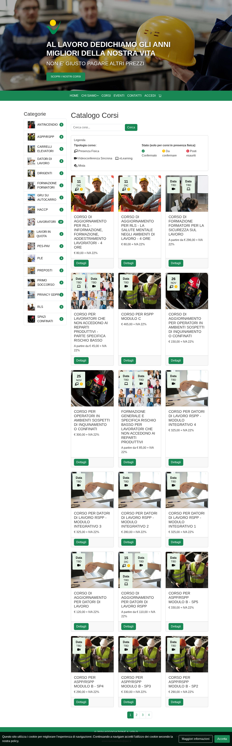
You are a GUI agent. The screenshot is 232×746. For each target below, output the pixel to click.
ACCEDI (150, 95)
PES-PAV (43, 246)
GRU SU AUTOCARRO (46, 197)
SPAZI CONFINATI (45, 319)
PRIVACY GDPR (48, 294)
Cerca (131, 127)
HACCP (42, 209)
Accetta (222, 738)
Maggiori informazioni (196, 738)
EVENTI (119, 95)
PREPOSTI (44, 270)
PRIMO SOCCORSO (45, 282)
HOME (74, 95)
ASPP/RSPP (45, 136)
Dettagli (81, 263)
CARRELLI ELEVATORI (45, 149)
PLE (40, 258)
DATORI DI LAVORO (44, 161)
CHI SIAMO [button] (88, 95)
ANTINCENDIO (47, 124)
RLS (40, 306)
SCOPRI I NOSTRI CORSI (66, 76)
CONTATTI (134, 95)
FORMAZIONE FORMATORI (47, 185)
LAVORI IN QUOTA (44, 234)
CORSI (106, 95)
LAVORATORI (46, 221)
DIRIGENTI (44, 173)
